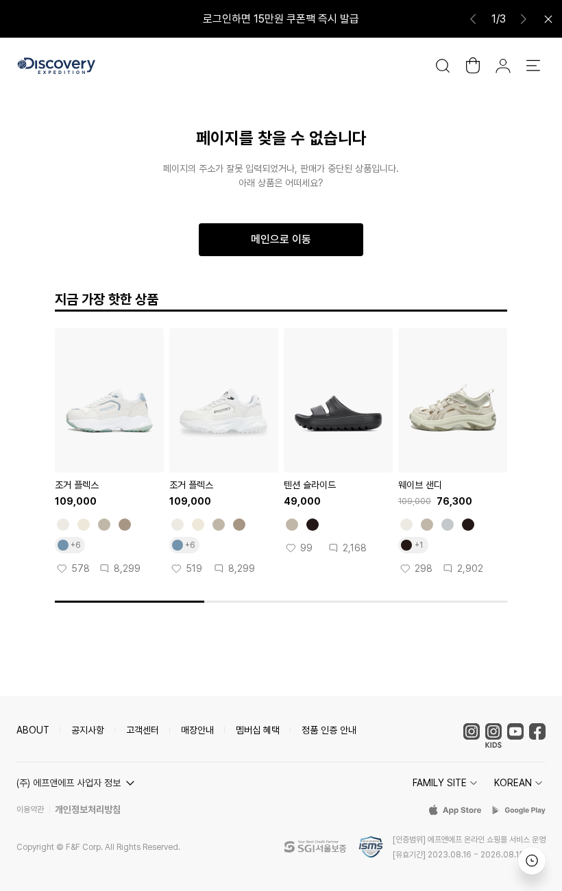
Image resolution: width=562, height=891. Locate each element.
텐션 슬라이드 (310, 484)
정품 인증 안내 (329, 730)
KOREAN (513, 782)
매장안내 (197, 730)
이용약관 (30, 809)
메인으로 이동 (281, 239)
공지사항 (87, 730)
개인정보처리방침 (88, 809)
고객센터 (142, 730)
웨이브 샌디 (420, 484)
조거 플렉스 (77, 484)
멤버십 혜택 (258, 730)
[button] (77, 783)
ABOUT (32, 730)
